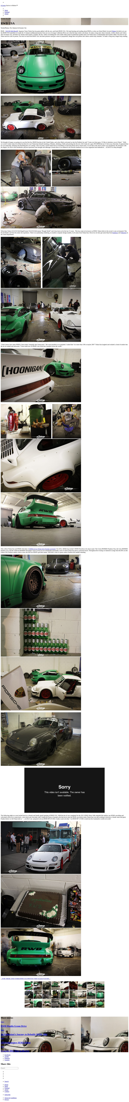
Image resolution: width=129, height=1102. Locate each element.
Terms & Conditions (11, 1098)
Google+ (7, 1060)
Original (7, 12)
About (6, 14)
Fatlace (114, 31)
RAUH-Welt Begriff (12, 31)
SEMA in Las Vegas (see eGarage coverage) (42, 549)
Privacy (7, 1099)
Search (7, 1081)
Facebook (7, 1055)
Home (6, 1084)
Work (6, 10)
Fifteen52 (123, 233)
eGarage (3, 5)
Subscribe (7, 1094)
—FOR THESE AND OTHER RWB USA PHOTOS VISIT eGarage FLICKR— (25, 978)
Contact (7, 1091)
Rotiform (115, 233)
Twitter (7, 1056)
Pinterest (7, 1058)
